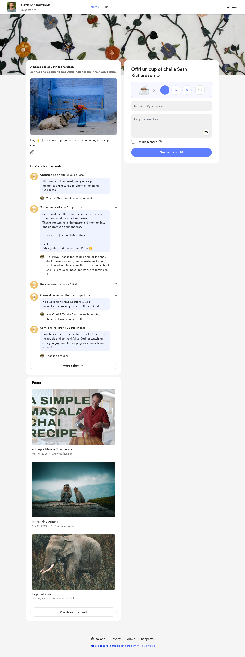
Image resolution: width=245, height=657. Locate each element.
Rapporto (147, 639)
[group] (73, 423)
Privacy (116, 639)
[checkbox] (144, 141)
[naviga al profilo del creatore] (11, 7)
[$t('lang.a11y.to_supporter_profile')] (42, 198)
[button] (95, 7)
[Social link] (32, 152)
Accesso (232, 7)
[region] (171, 111)
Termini (131, 639)
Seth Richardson (35, 5)
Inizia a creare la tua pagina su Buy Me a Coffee (121, 645)
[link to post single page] (73, 423)
